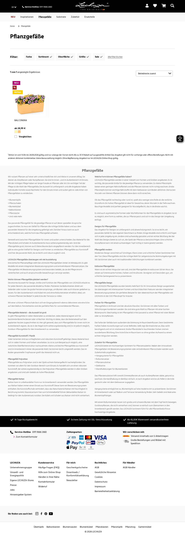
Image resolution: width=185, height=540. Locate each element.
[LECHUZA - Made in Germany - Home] (93, 6)
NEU (13, 17)
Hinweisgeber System (21, 494)
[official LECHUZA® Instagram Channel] (37, 513)
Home (12, 26)
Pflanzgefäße (45, 17)
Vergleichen (25, 137)
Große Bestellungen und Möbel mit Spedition (148, 442)
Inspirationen (27, 17)
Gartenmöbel (144, 527)
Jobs (12, 490)
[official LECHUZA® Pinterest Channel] (45, 513)
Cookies (99, 477)
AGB (97, 467)
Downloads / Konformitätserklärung (77, 474)
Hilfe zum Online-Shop (49, 472)
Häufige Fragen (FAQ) (48, 467)
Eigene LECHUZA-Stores (22, 480)
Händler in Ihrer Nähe (48, 477)
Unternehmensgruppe (21, 467)
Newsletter (71, 480)
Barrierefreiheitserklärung (107, 491)
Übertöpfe (39, 527)
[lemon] (15, 131)
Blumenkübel (86, 527)
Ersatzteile (89, 17)
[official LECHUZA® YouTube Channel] (51, 513)
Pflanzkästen (102, 527)
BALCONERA (20, 120)
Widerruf (42, 486)
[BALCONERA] (30, 99)
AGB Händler (129, 467)
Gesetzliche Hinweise (105, 472)
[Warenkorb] (163, 7)
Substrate (61, 17)
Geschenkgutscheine (76, 467)
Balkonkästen (53, 527)
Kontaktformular (46, 482)
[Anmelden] (147, 7)
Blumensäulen (70, 527)
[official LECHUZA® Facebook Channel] (41, 513)
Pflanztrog (130, 527)
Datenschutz (101, 482)
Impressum (100, 486)
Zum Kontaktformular (26, 437)
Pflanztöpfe (116, 527)
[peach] (19, 131)
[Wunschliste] (155, 5)
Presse (13, 485)
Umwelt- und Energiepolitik (17, 474)
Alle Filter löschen (115, 57)
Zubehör (75, 17)
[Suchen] (172, 7)
